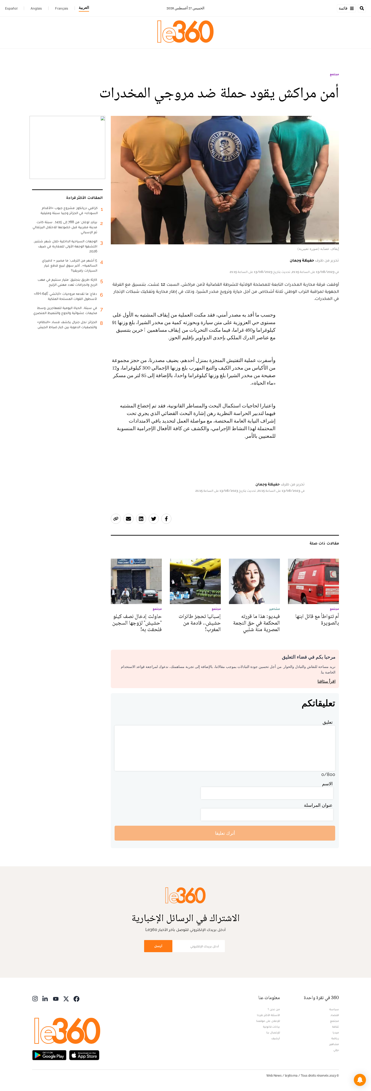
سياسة (334, 1009)
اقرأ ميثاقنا (326, 681)
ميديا (336, 1032)
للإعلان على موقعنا (268, 1021)
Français (61, 8)
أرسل (158, 946)
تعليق (328, 722)
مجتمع (334, 74)
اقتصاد (334, 1015)
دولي (336, 1050)
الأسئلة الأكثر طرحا (268, 1015)
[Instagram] (35, 998)
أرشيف (275, 1038)
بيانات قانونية (271, 1026)
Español (11, 8)
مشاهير (334, 1044)
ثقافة (335, 1026)
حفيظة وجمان (302, 260)
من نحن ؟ (274, 1009)
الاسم (327, 783)
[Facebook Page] (76, 998)
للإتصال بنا (273, 1032)
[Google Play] (49, 1054)
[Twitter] (66, 998)
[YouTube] (56, 998)
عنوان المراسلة (318, 805)
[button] (360, 1080)
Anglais (36, 8)
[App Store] (84, 1054)
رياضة (335, 1038)
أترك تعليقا (225, 833)
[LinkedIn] (45, 998)
